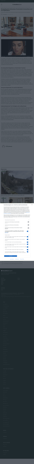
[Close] (32, 205)
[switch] (28, 222)
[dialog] (17, 232)
